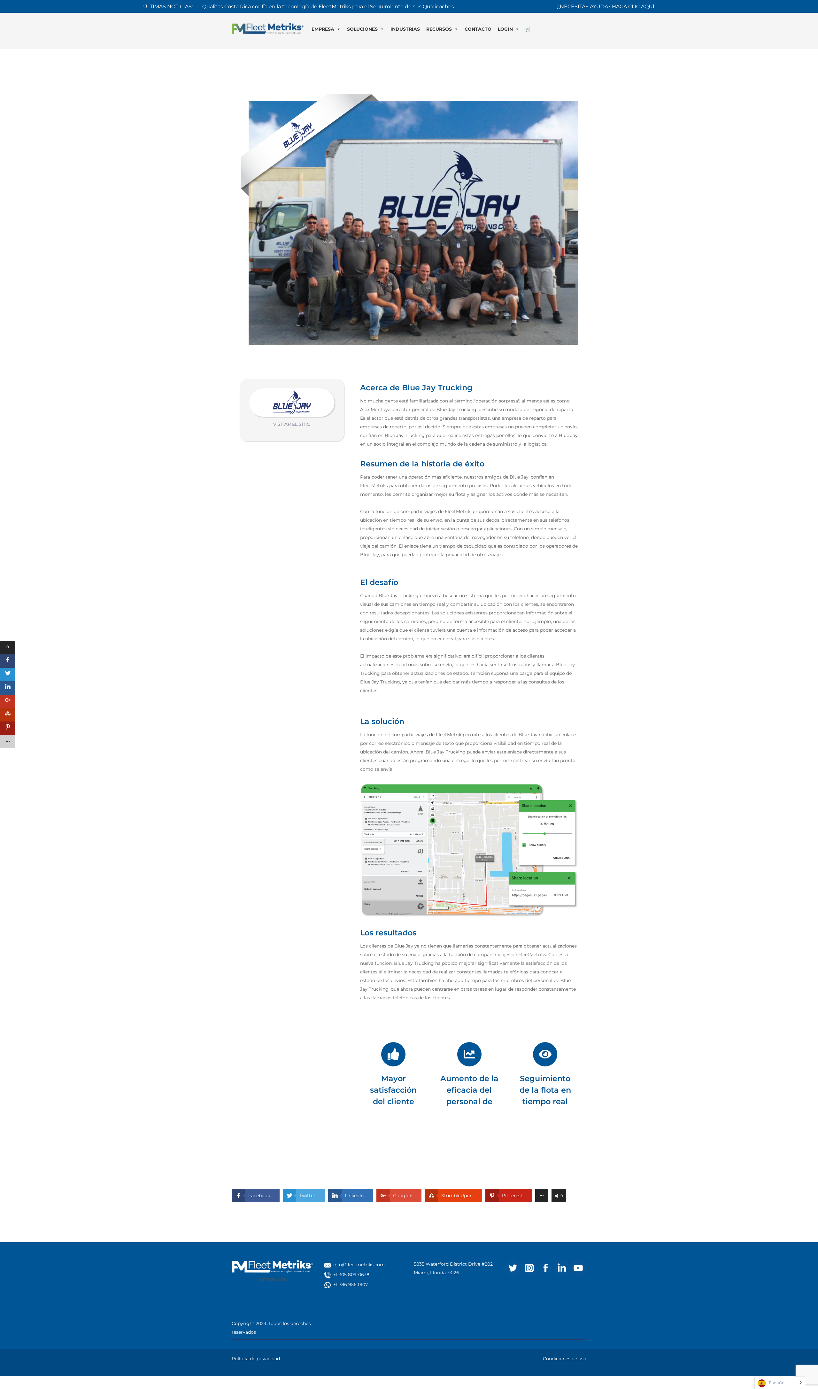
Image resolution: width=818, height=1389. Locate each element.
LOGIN (505, 29)
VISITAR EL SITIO (292, 424)
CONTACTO (478, 29)
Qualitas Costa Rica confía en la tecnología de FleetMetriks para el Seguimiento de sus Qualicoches (328, 6)
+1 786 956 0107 (350, 1284)
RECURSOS (439, 29)
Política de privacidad (256, 1359)
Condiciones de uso (564, 1359)
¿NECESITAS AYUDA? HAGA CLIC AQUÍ (605, 6)
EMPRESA (323, 29)
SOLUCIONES (362, 29)
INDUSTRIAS (405, 29)
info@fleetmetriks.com (359, 1265)
